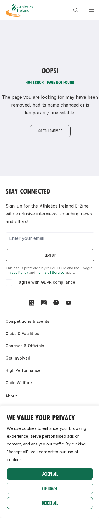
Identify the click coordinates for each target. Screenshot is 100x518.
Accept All (50, 474)
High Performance (23, 370)
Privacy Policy (17, 272)
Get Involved (18, 358)
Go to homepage (50, 131)
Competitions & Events (27, 321)
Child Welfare (19, 382)
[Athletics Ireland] (19, 10)
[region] (50, 461)
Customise (50, 488)
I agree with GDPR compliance (46, 282)
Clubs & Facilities (22, 333)
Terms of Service (50, 272)
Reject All (50, 503)
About (11, 396)
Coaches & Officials (25, 345)
